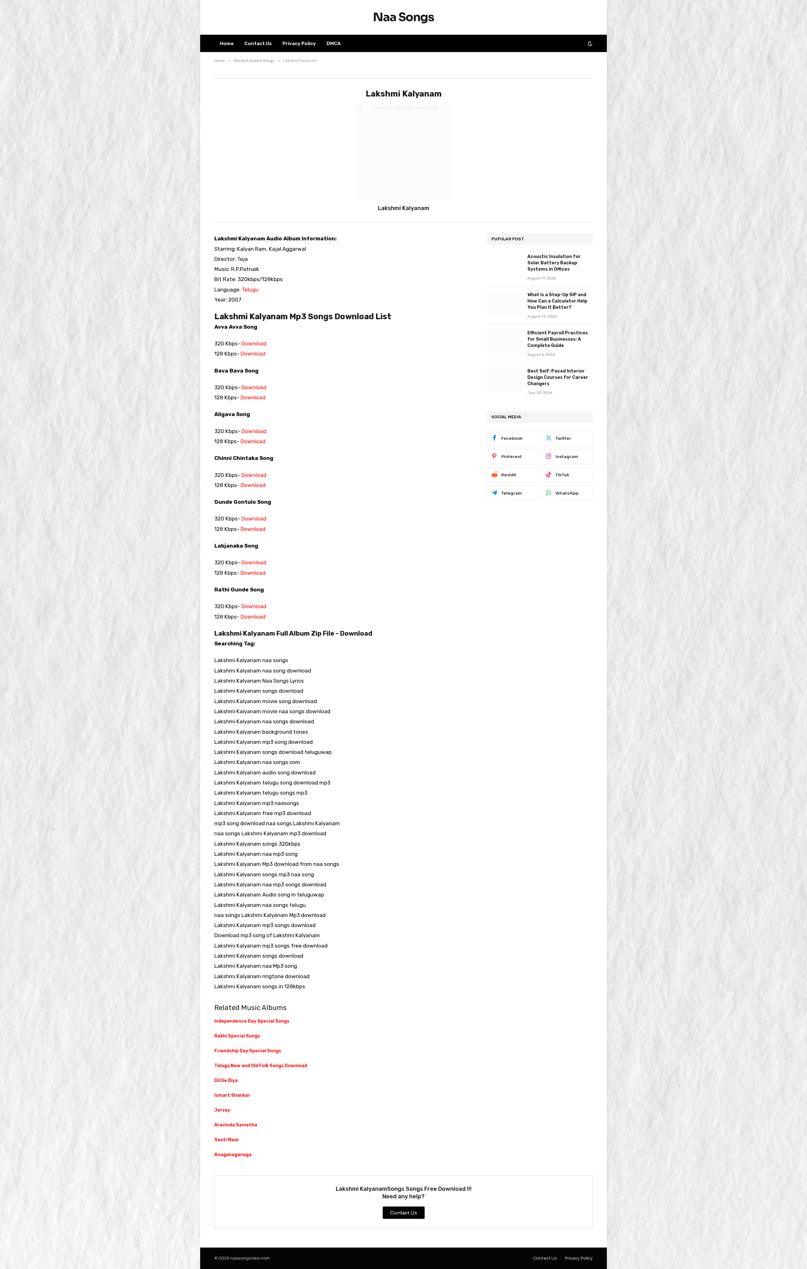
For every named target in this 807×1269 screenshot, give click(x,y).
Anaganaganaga (233, 1154)
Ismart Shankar (232, 1095)
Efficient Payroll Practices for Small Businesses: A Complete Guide (557, 339)
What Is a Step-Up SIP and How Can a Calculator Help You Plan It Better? (557, 301)
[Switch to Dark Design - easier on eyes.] (589, 43)
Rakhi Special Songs (237, 1036)
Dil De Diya (226, 1080)
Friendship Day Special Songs (247, 1051)
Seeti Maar (226, 1140)
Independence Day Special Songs (251, 1021)
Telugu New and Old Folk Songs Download (260, 1065)
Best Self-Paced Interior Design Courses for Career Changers (557, 377)
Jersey (222, 1110)
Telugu (250, 289)
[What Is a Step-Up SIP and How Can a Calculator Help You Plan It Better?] (504, 303)
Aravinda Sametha (235, 1125)
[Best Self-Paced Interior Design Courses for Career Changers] (504, 379)
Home (227, 43)
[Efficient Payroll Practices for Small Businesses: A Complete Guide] (504, 341)
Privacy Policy (299, 43)
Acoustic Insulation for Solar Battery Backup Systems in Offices (554, 263)
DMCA (334, 43)
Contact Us (258, 43)
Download (253, 343)
